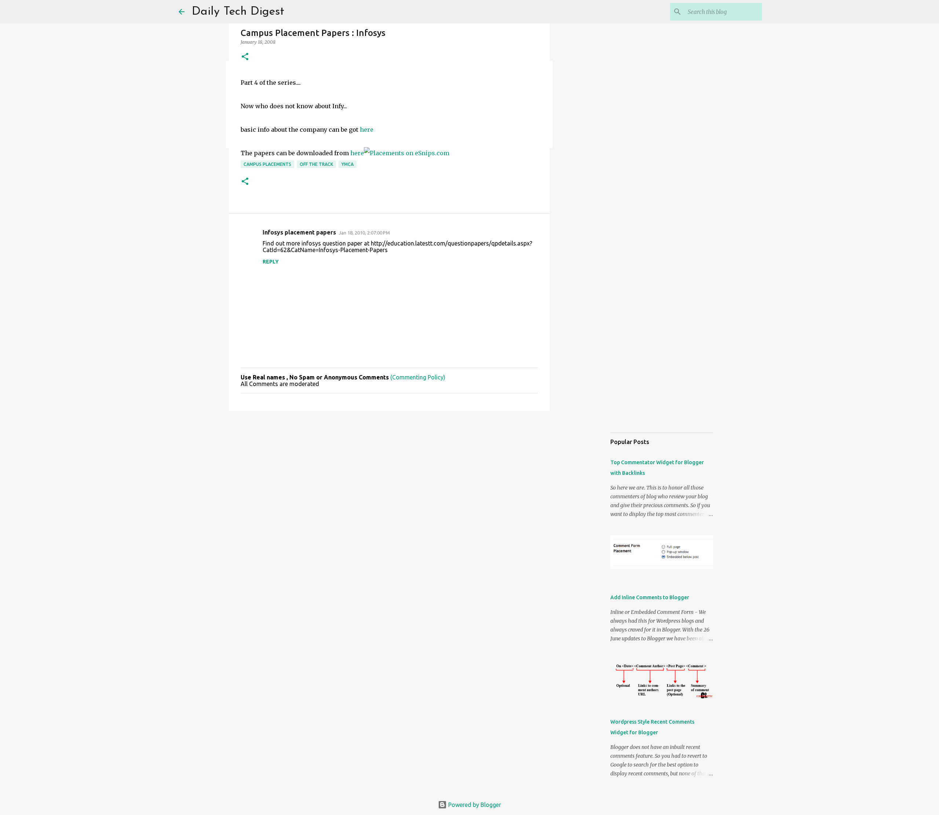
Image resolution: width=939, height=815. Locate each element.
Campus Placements (267, 164)
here (366, 129)
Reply (271, 262)
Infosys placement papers (299, 232)
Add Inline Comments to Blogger (649, 597)
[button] (245, 57)
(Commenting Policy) (417, 377)
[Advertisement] (389, 473)
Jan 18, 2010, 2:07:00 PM (364, 232)
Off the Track (316, 164)
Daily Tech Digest (238, 12)
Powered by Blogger (474, 804)
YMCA (347, 164)
